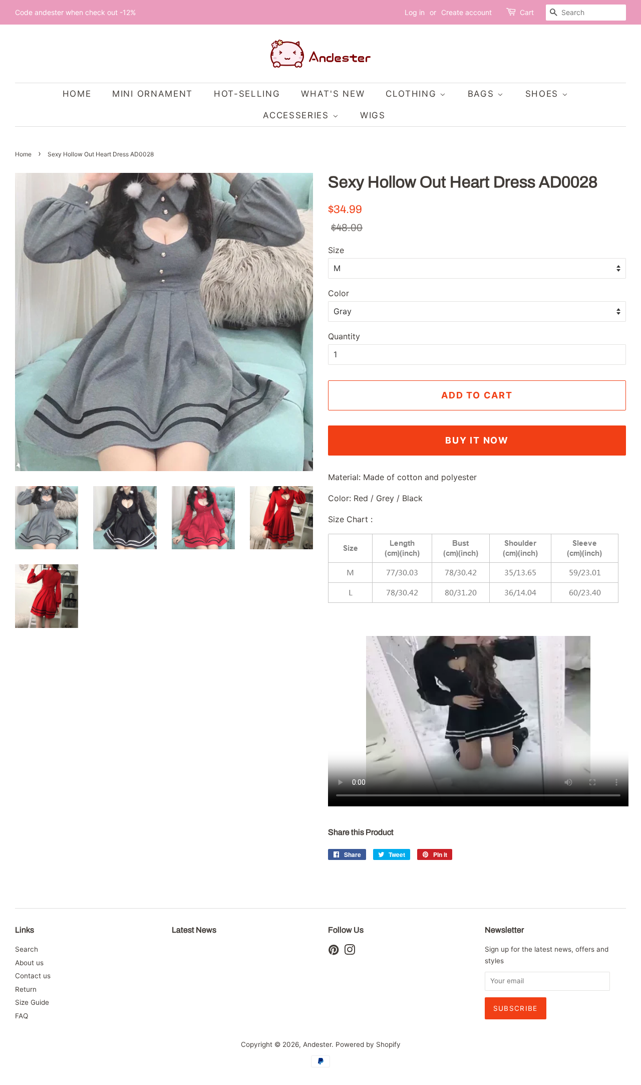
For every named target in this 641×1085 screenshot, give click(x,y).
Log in (415, 12)
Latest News (194, 930)
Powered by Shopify (368, 1044)
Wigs (373, 115)
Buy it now (477, 440)
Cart (527, 12)
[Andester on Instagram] (349, 952)
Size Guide (32, 1002)
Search (26, 949)
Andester (317, 1044)
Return (26, 989)
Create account (466, 12)
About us (29, 963)
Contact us (33, 976)
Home (23, 154)
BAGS (483, 94)
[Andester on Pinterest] (333, 952)
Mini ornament (152, 94)
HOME (77, 94)
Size (336, 250)
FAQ (21, 1016)
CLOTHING (413, 94)
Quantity (344, 336)
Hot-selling (247, 94)
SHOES (543, 94)
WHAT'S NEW (333, 94)
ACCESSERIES (297, 115)
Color (338, 293)
